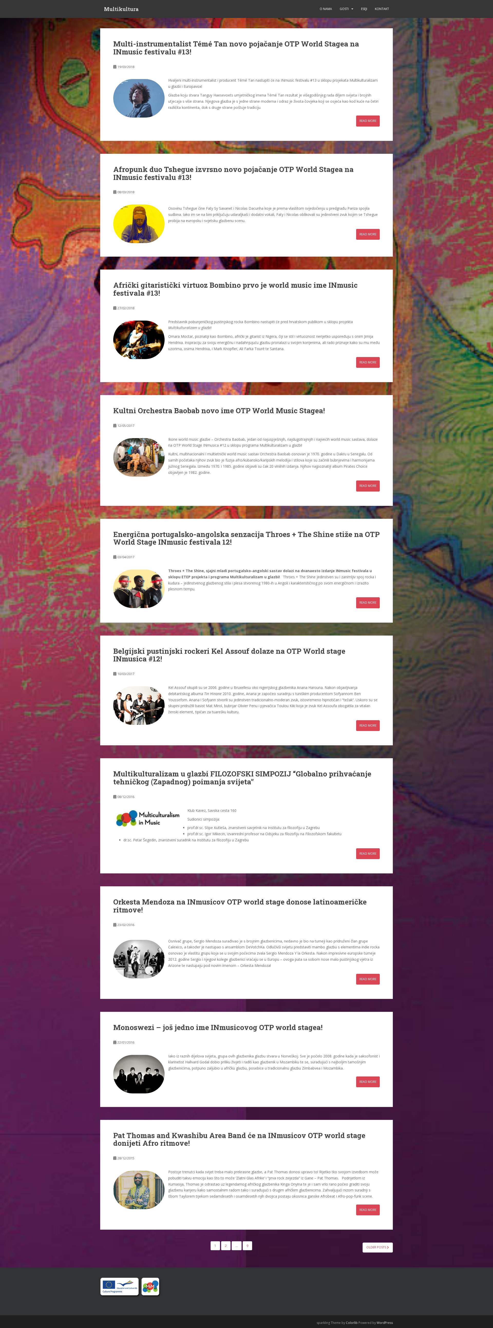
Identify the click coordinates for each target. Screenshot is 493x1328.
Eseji (364, 9)
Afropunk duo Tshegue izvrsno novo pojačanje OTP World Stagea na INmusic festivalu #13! (233, 173)
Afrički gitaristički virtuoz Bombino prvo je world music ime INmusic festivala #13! (235, 289)
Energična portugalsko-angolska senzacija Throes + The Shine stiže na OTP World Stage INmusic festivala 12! (246, 538)
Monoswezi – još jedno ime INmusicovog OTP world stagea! (218, 1027)
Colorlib (352, 1323)
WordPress (385, 1323)
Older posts (376, 1247)
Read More (367, 121)
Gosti (344, 9)
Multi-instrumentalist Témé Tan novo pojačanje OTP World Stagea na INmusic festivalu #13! (236, 47)
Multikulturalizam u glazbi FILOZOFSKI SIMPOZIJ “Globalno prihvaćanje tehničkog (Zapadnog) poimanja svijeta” (242, 777)
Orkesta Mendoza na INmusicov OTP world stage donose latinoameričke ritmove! (240, 906)
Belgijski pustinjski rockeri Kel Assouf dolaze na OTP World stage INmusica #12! (229, 655)
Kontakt (382, 9)
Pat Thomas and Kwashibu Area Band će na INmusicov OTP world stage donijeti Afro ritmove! (239, 1139)
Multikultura (121, 9)
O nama (326, 9)
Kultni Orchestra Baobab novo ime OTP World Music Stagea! (219, 410)
